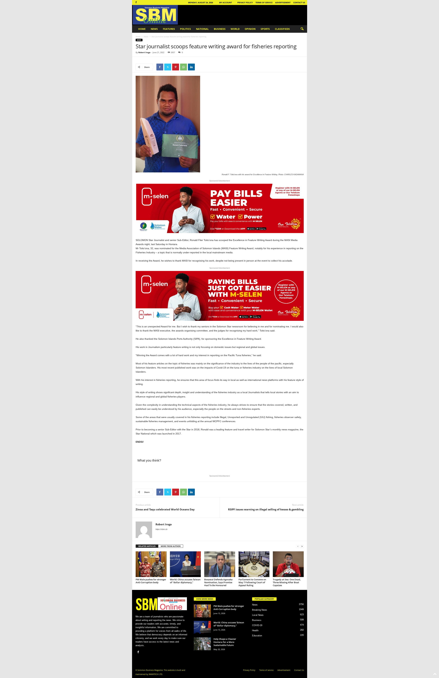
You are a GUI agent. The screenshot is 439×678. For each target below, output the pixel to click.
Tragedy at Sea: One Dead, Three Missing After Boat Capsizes (287, 582)
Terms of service (264, 2)
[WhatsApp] (183, 67)
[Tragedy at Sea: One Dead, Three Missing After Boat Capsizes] (288, 564)
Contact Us (299, 2)
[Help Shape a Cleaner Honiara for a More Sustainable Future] (202, 643)
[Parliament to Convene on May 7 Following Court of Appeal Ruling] (254, 564)
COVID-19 (257, 625)
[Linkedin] (191, 67)
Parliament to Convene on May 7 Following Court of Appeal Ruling (252, 582)
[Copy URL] (199, 67)
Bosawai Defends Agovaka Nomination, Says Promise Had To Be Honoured (218, 582)
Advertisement (282, 2)
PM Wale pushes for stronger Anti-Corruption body (151, 581)
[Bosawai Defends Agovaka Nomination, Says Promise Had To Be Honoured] (219, 564)
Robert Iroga (144, 52)
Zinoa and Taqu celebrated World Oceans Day (165, 509)
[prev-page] (298, 546)
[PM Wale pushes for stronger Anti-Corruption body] (151, 564)
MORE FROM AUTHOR (171, 546)
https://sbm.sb (161, 529)
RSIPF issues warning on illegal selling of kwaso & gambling (266, 509)
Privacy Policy (245, 2)
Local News (258, 615)
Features (169, 29)
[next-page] (302, 546)
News (154, 29)
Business (220, 29)
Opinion (250, 29)
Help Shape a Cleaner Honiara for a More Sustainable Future (224, 642)
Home (142, 29)
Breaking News (259, 610)
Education (257, 635)
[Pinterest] (175, 67)
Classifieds (282, 29)
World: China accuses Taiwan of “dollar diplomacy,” (185, 581)
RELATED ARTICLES (147, 546)
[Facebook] (136, 2)
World (235, 29)
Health (255, 630)
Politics (185, 29)
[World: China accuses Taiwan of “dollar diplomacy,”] (185, 564)
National (202, 29)
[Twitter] (167, 67)
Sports (265, 29)
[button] (302, 29)
